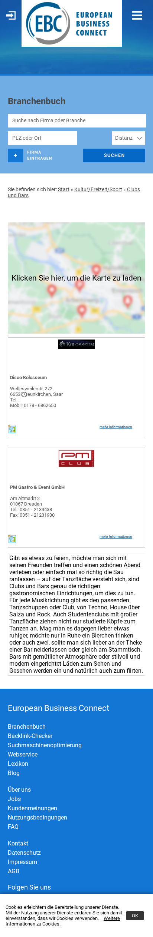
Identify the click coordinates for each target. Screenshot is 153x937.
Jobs (14, 798)
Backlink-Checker (30, 735)
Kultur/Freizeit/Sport (98, 189)
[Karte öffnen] (12, 431)
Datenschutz (24, 852)
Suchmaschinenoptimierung (45, 745)
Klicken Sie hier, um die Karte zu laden (76, 278)
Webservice (23, 754)
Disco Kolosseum (28, 377)
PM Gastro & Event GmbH (37, 487)
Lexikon (18, 763)
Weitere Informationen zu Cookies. (63, 921)
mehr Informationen (116, 427)
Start (63, 189)
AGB (13, 871)
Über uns (19, 789)
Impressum (22, 861)
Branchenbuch (27, 726)
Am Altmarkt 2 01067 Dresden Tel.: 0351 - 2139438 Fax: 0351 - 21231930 (32, 507)
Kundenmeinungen (32, 808)
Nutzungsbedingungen (37, 817)
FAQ (13, 826)
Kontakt (18, 843)
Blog (14, 773)
